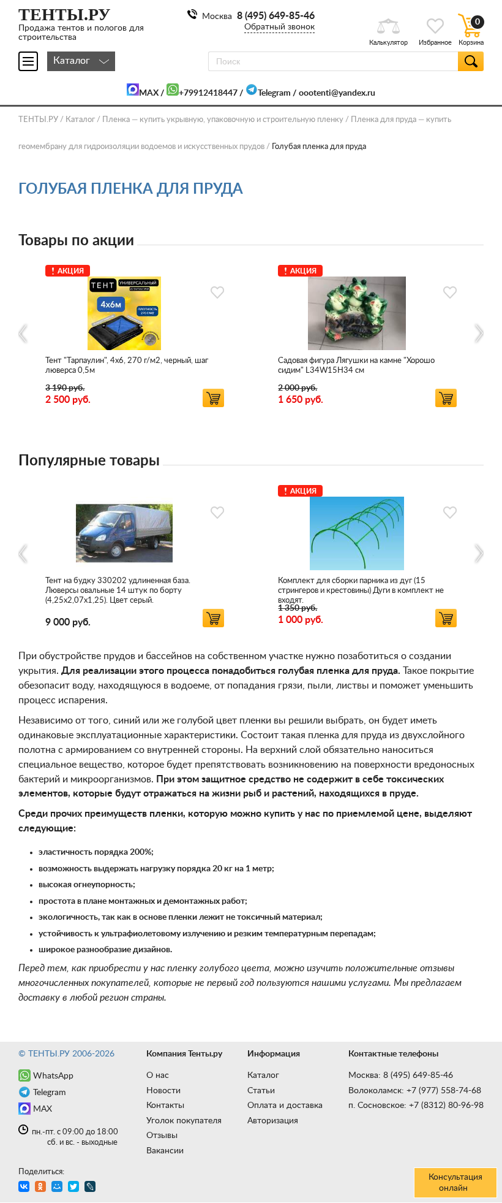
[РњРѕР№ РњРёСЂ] (58, 1188)
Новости (163, 1091)
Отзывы (162, 1135)
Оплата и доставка (285, 1105)
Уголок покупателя (184, 1121)
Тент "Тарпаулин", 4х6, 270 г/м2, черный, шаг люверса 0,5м (126, 366)
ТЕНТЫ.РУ (38, 120)
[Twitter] (75, 1188)
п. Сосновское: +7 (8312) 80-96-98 (416, 1105)
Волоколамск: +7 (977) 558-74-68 (414, 1091)
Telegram (274, 93)
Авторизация (272, 1121)
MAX (149, 93)
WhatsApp (53, 1076)
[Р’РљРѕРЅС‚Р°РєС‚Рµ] (25, 1188)
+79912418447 (208, 93)
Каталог (263, 1075)
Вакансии (165, 1151)
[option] (134, 334)
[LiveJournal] (91, 1188)
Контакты (165, 1105)
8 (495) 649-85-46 (276, 16)
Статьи (261, 1091)
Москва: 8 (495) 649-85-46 (400, 1075)
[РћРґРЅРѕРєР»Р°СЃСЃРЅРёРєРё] (42, 1188)
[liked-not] (217, 292)
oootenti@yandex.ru (337, 93)
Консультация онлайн (455, 1183)
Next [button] (478, 333)
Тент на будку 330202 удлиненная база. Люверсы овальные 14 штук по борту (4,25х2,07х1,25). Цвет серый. (117, 591)
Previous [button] (23, 333)
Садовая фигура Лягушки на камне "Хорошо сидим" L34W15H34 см (356, 366)
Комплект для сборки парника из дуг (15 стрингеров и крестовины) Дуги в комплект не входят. (361, 591)
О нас (157, 1075)
